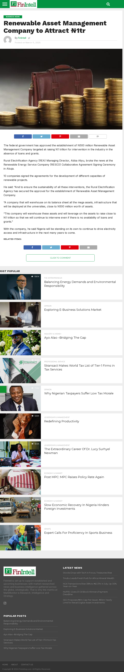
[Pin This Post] (60, 135)
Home (5, 664)
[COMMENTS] (98, 135)
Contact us (27, 664)
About (14, 664)
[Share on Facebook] (23, 135)
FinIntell (22, 37)
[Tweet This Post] (42, 135)
